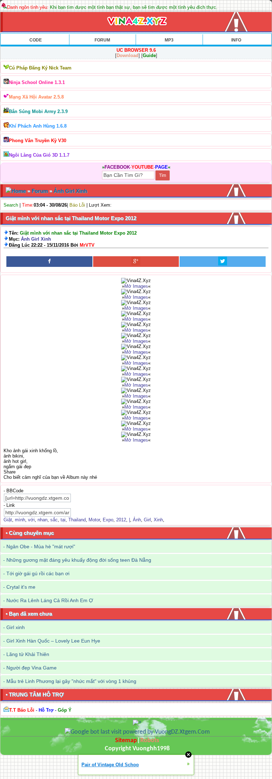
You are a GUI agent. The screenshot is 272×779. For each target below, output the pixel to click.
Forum (40, 191)
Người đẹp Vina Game (31, 668)
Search (11, 205)
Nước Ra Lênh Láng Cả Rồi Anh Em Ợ (49, 600)
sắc (54, 519)
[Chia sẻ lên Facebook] (49, 262)
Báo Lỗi (77, 205)
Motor (94, 519)
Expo (108, 519)
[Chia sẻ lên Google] (136, 262)
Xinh (158, 519)
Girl (147, 519)
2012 (121, 519)
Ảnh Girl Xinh (70, 191)
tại (63, 519)
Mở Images (136, 286)
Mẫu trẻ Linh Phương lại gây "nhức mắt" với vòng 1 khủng (71, 681)
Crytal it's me (20, 587)
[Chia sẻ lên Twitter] (222, 262)
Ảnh (137, 519)
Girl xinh (15, 627)
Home (18, 191)
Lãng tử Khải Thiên (27, 654)
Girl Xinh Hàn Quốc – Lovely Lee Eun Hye (53, 641)
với (31, 519)
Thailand (77, 519)
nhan (42, 519)
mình (20, 519)
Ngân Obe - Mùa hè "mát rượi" (40, 546)
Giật (8, 519)
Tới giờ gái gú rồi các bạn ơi (37, 573)
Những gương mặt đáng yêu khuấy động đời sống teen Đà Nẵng (78, 560)
